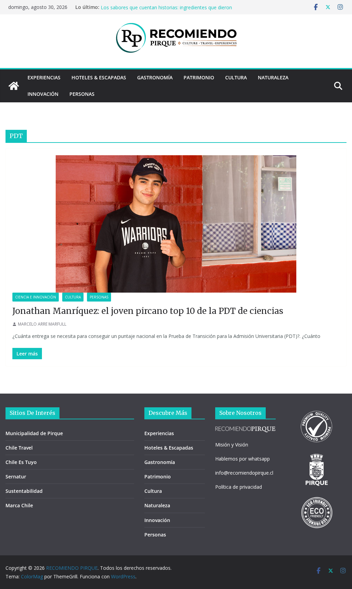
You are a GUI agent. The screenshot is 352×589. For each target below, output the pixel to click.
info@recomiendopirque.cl (244, 472)
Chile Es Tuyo (21, 462)
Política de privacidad (238, 487)
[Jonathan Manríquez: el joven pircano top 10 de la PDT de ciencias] (176, 224)
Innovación (43, 94)
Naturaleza (273, 77)
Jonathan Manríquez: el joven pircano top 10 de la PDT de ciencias (147, 311)
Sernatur (16, 476)
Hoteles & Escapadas (99, 77)
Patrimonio (199, 77)
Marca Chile (19, 505)
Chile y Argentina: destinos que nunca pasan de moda (160, 6)
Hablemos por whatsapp (242, 458)
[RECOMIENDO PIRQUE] (14, 86)
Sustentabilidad (24, 491)
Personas (82, 94)
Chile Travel (19, 447)
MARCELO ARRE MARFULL (42, 324)
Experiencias (44, 77)
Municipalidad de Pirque (34, 433)
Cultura (236, 77)
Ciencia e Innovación (35, 297)
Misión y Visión (231, 444)
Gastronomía (155, 77)
